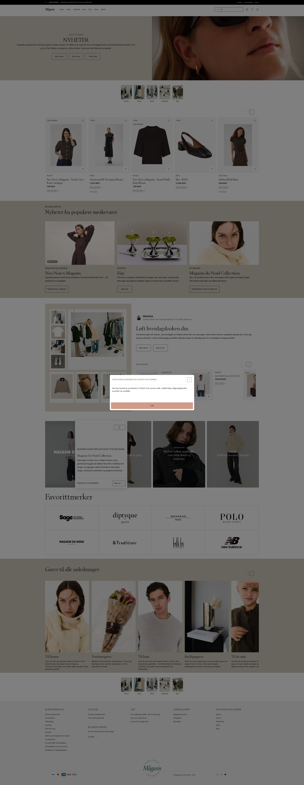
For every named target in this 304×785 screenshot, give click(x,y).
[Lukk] (189, 379)
